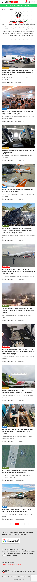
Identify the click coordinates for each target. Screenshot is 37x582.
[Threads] (31, 571)
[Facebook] (13, 571)
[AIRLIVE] (11, 1)
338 (26, 524)
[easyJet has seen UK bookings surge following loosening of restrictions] (18, 175)
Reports (5, 67)
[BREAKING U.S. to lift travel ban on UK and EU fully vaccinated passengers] (18, 97)
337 (22, 524)
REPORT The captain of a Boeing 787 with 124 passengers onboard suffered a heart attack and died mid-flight (18, 73)
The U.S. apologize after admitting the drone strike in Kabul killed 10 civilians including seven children (18, 310)
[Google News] (20, 571)
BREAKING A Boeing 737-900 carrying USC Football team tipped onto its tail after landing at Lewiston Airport (18, 271)
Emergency (6, 266)
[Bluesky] (34, 571)
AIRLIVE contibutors (8, 82)
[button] (3, 1)
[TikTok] (26, 571)
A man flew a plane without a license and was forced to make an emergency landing (17, 510)
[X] (15, 571)
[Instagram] (23, 571)
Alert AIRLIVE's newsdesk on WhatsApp (11, 564)
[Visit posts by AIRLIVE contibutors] (3, 82)
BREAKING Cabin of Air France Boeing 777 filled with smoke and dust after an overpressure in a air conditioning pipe (18, 351)
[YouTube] (18, 571)
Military (5, 225)
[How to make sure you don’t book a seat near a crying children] (18, 136)
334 (8, 524)
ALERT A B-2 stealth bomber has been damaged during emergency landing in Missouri (18, 471)
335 (12, 524)
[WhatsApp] (28, 571)
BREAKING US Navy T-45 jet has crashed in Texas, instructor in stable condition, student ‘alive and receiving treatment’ (17, 230)
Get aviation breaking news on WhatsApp (18, 5)
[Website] (18, 39)
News (4, 109)
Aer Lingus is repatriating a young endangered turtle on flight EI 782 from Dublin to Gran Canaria (17, 431)
